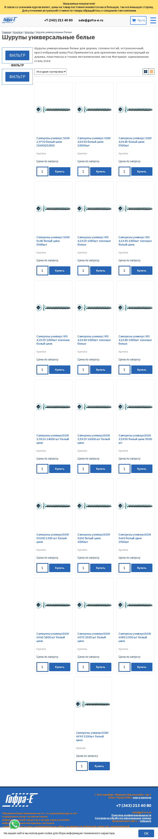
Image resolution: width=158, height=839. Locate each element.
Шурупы (29, 32)
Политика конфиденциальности (131, 815)
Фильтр (17, 55)
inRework (145, 821)
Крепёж (18, 32)
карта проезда (142, 797)
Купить (60, 171)
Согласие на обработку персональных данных (123, 818)
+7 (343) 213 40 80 (58, 20)
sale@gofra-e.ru (90, 20)
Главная (6, 32)
